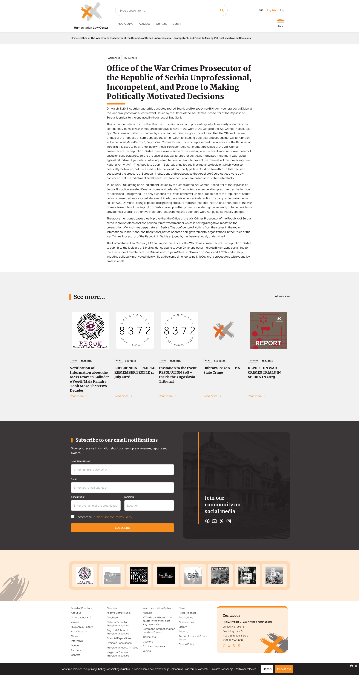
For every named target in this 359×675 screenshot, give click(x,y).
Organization (78, 497)
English (271, 10)
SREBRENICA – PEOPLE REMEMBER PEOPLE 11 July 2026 (134, 372)
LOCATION (129, 497)
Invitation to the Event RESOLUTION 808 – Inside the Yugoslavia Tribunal (178, 375)
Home (74, 38)
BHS (261, 10)
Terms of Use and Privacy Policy (112, 517)
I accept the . (105, 517)
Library (176, 24)
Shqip (283, 10)
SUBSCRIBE (122, 528)
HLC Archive (125, 24)
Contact (161, 24)
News (74, 360)
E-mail (75, 479)
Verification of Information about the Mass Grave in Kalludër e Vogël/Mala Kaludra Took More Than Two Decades (89, 379)
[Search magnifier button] (222, 10)
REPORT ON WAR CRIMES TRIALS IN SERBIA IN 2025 (264, 372)
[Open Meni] (281, 23)
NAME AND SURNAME (81, 461)
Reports (254, 360)
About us (145, 24)
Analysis (114, 58)
